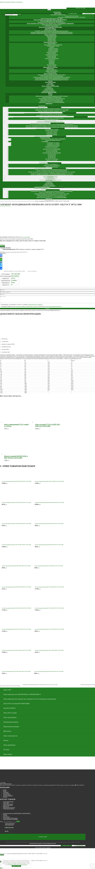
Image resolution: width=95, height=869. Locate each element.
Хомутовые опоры (51, 37)
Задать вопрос (32, 271)
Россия (13, 282)
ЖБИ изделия (50, 68)
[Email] (47, 257)
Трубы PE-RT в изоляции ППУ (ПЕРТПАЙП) (50, 27)
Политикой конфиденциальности (53, 306)
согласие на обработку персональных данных (26, 306)
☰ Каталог (57, 12)
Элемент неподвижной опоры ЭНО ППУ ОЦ (23, 201)
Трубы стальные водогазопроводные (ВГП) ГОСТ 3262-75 (52, 74)
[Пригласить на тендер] (81, 8)
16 (11, 284)
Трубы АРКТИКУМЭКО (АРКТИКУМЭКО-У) (51, 21)
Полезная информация (48, 92)
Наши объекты (6, 793)
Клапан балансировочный (51, 54)
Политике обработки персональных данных (18, 864)
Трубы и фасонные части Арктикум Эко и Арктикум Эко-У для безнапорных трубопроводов (50, 23)
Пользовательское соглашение (36, 843)
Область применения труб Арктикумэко (51, 97)
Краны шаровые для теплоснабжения (53, 44)
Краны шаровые (52, 43)
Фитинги (50, 81)
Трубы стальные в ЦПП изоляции (10, 818)
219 (12, 278)
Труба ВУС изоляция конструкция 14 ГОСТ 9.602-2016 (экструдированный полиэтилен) (52, 33)
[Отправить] (47, 268)
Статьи (50, 94)
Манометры (52, 63)
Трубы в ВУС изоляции (50, 29)
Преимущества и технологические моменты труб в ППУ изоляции (52, 96)
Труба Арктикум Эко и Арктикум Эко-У (51, 24)
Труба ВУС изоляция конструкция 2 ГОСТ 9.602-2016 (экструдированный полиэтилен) (51, 32)
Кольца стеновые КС (52, 69)
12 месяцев (14, 280)
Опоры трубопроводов (50, 34)
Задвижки (51, 47)
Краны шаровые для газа (53, 46)
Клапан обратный (51, 57)
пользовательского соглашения (35, 304)
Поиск (20, 14)
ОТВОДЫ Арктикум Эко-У (51, 26)
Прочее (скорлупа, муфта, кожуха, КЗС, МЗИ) (52, 18)
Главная (2, 201)
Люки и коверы (50, 84)
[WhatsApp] (47, 259)
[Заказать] (2, 246)
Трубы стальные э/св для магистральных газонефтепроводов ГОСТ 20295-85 (51, 77)
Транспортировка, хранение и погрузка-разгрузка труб (52, 98)
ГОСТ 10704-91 (15, 276)
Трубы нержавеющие (50, 82)
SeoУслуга (48, 847)
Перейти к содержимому (16, 2)
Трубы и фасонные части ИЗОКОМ (10, 819)
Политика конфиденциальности (49, 843)
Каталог (4, 791)
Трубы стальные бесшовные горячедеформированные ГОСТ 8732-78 (51, 78)
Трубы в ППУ (57, 13)
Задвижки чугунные (53, 49)
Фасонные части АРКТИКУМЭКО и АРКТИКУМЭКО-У (52, 22)
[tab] (14, 271)
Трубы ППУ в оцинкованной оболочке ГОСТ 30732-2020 (71, 17)
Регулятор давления (51, 64)
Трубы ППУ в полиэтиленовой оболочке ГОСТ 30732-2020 (52, 108)
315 (14, 278)
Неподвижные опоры (52, 36)
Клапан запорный (51, 56)
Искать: (3, 14)
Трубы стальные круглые (50, 73)
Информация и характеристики (14, 271)
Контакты (49, 103)
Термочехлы (52, 61)
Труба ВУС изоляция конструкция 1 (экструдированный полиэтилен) (51, 31)
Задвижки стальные (53, 48)
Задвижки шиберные (53, 51)
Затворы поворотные (52, 52)
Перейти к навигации (5, 2)
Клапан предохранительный (51, 58)
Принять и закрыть (16, 866)
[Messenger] (47, 266)
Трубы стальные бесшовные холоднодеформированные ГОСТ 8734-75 (51, 79)
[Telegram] (47, 264)
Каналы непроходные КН (52, 71)
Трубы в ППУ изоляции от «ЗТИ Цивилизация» (51, 101)
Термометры (52, 62)
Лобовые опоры (51, 38)
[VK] (47, 262)
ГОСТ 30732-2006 (25, 237)
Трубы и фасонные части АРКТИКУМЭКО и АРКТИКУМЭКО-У (50, 19)
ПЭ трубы (50, 83)
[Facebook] (47, 255)
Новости (50, 93)
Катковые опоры (52, 39)
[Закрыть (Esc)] (0, 867)
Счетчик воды (51, 59)
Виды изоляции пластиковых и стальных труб (52, 99)
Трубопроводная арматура (50, 42)
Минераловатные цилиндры (50, 67)
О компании (5, 792)
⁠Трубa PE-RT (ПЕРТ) (50, 28)
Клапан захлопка (52, 53)
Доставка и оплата (7, 794)
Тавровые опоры (52, 41)
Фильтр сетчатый (52, 66)
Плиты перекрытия (51, 72)
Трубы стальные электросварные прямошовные (51, 76)
